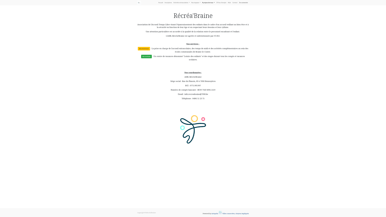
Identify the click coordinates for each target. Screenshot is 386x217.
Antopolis (215, 213)
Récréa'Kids (146, 56)
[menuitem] (161, 3)
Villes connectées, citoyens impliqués (235, 213)
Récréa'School (144, 49)
